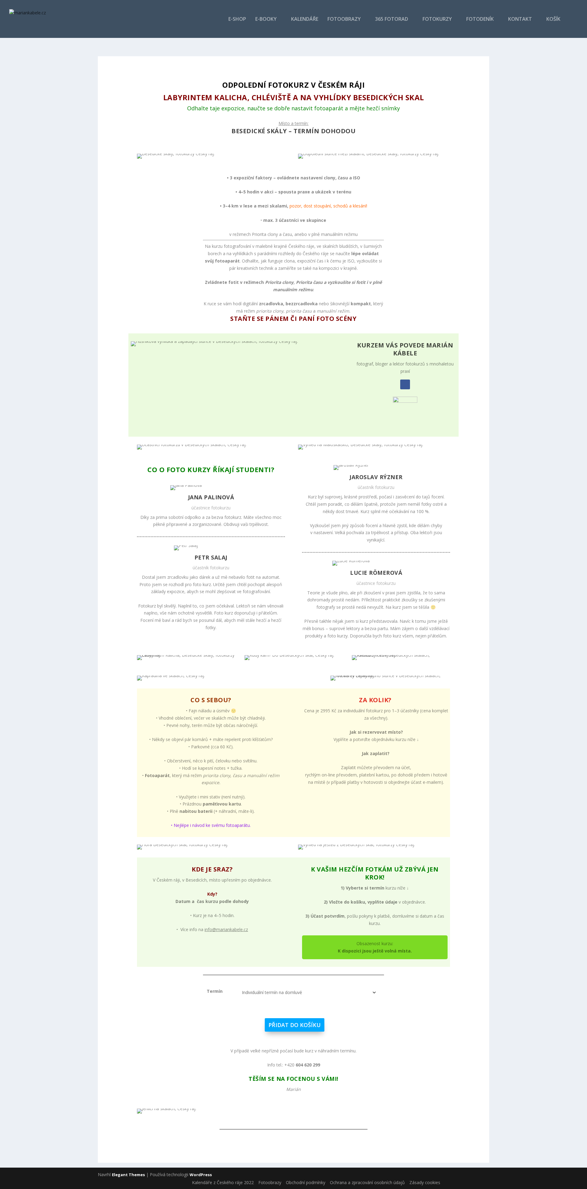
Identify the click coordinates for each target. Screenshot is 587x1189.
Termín (215, 991)
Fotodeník (480, 19)
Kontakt (520, 19)
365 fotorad (391, 19)
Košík (553, 19)
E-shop (237, 19)
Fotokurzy (437, 19)
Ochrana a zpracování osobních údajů (367, 1182)
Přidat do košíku (294, 1025)
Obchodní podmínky (305, 1182)
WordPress (201, 1174)
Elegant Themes (128, 1174)
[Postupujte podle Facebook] (405, 384)
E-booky (266, 19)
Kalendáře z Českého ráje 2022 (223, 1182)
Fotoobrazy (344, 19)
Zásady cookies (424, 1182)
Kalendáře (304, 19)
